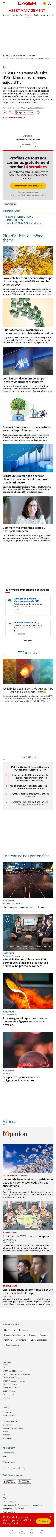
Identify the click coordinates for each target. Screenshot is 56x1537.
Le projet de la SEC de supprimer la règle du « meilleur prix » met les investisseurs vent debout (30, 778)
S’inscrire (38, 223)
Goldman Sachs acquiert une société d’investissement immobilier (30, 803)
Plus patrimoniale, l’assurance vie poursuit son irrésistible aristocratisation (28, 331)
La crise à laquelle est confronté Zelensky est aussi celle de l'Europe (28, 1291)
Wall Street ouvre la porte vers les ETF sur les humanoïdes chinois (30, 787)
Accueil (5, 55)
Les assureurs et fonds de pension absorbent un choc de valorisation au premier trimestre (25, 479)
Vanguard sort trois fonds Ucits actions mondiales (30, 795)
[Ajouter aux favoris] (10, 112)
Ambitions (8, 1340)
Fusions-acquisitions (38, 1340)
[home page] (27, 3)
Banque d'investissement (14, 1335)
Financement (9, 1330)
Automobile (21, 1340)
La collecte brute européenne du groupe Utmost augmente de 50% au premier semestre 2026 (27, 281)
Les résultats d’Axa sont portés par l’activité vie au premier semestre (24, 380)
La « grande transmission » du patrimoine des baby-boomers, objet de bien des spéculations (28, 1182)
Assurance (44, 1335)
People (32, 55)
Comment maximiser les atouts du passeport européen (24, 529)
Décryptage (24, 1330)
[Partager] (5, 112)
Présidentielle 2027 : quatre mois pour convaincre (26, 1237)
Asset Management (18, 55)
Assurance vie (10, 204)
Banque (32, 1335)
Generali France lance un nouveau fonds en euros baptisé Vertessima (27, 428)
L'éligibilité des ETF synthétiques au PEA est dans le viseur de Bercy (28, 690)
